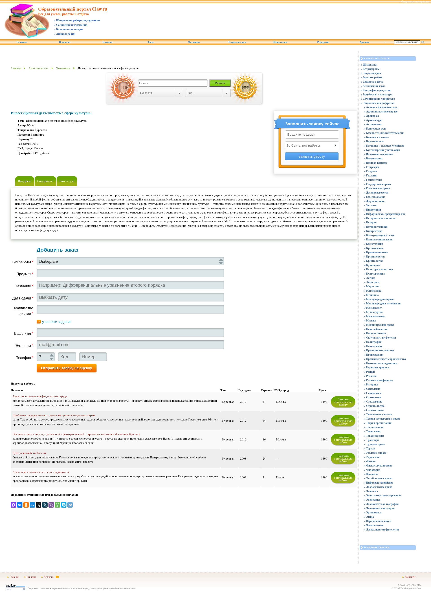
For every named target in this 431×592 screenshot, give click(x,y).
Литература (66, 181)
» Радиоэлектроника (376, 367)
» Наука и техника (375, 333)
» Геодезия (370, 171)
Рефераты (323, 42)
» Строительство (374, 406)
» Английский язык (373, 86)
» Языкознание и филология (381, 529)
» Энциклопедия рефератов (377, 103)
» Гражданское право (377, 188)
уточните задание (57, 322)
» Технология (372, 431)
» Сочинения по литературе (378, 99)
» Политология (373, 346)
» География (371, 167)
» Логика (369, 278)
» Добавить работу (372, 82)
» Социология (372, 393)
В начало (64, 42)
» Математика (372, 291)
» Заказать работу (372, 77)
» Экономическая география (381, 504)
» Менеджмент (373, 308)
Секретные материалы (415, 1)
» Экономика (372, 500)
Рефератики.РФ (412, 588)
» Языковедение (373, 525)
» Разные (369, 372)
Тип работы (22, 262)
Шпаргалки (280, 42)
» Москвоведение (374, 316)
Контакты (410, 577)
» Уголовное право (375, 453)
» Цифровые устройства (378, 482)
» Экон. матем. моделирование (382, 495)
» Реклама (370, 376)
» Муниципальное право (379, 325)
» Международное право (379, 299)
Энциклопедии (237, 42)
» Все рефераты (370, 69)
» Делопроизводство (376, 192)
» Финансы (371, 474)
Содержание (45, 181)
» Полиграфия (373, 342)
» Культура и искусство (378, 269)
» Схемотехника (374, 410)
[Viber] (51, 505)
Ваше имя (23, 333)
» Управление (372, 457)
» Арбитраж (371, 116)
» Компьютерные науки (378, 239)
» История (370, 222)
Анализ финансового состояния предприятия (41, 472)
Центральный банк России (29, 453)
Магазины (194, 42)
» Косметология (373, 244)
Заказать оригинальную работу (343, 402)
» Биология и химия (376, 137)
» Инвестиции (372, 209)
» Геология (370, 175)
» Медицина (371, 295)
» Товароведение (374, 436)
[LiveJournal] (45, 505)
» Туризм (369, 448)
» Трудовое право (374, 444)
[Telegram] (70, 505)
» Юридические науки (377, 521)
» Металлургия (373, 312)
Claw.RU (416, 585)
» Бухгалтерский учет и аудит (382, 150)
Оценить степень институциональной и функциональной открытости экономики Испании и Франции (76, 434)
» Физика (370, 461)
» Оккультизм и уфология (380, 337)
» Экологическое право (378, 487)
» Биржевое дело (374, 141)
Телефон (24, 358)
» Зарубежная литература (376, 94)
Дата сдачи (22, 298)
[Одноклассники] (26, 505)
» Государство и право (377, 184)
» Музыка (370, 320)
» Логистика (371, 282)
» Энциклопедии (371, 73)
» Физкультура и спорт (378, 465)
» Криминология (374, 256)
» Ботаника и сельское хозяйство (384, 145)
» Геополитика (373, 180)
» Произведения (373, 355)
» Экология (371, 491)
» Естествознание (374, 197)
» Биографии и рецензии (376, 90)
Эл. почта (24, 346)
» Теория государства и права (382, 418)
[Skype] (63, 505)
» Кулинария (372, 265)
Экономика (63, 68)
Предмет (24, 274)
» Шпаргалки (369, 64)
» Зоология (370, 205)
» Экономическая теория (379, 508)
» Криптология (373, 261)
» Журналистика (374, 201)
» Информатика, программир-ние (384, 214)
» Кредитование (373, 248)
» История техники (375, 227)
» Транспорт (371, 440)
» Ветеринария (373, 158)
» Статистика (372, 397)
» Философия (372, 470)
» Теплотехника (373, 427)
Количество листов (23, 310)
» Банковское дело (375, 128)
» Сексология (372, 389)
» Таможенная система (378, 414)
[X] (38, 505)
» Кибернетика (373, 231)
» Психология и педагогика (380, 363)
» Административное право (381, 111)
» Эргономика (372, 512)
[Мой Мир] (32, 505)
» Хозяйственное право (378, 478)
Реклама (31, 577)
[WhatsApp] (57, 505)
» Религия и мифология (378, 380)
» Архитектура (373, 120)
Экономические (38, 68)
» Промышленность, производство (385, 359)
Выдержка (24, 181)
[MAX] (13, 505)
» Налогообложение (376, 329)
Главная (21, 42)
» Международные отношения (382, 303)
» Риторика (371, 384)
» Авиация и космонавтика (380, 107)
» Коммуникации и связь (379, 235)
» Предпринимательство (379, 350)
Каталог (108, 42)
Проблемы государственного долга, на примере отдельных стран (54, 415)
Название (24, 286)
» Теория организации (377, 423)
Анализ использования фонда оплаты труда (40, 396)
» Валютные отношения (378, 154)
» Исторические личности (380, 218)
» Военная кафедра (375, 163)
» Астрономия (372, 124)
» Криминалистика (376, 252)
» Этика (369, 517)
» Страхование (373, 401)
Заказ (150, 42)
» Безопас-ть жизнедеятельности (384, 133)
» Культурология (374, 273)
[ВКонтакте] (19, 505)
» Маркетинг (372, 286)
